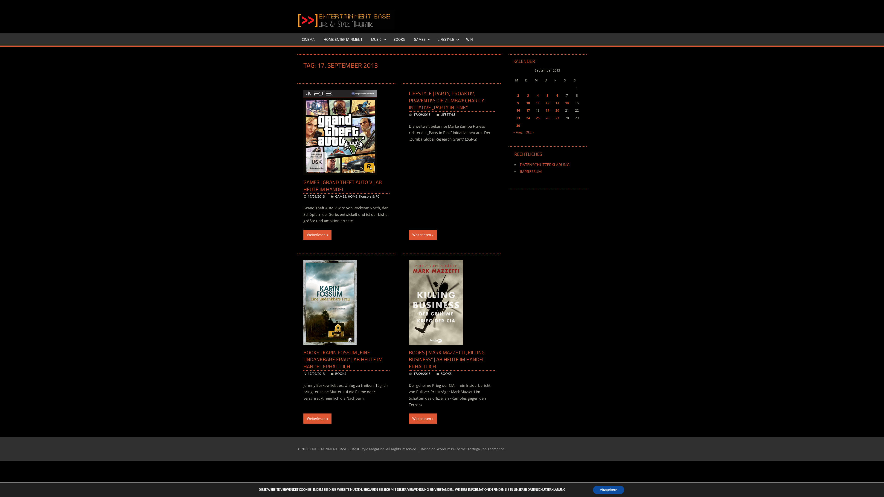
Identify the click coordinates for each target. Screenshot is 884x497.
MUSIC (376, 39)
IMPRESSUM (531, 171)
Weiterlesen (316, 234)
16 (518, 110)
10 (528, 103)
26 (547, 118)
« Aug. (518, 132)
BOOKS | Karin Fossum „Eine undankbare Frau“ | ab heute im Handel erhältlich (342, 360)
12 (547, 103)
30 (518, 125)
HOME (353, 196)
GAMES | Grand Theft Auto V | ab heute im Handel (342, 185)
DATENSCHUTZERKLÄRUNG (545, 164)
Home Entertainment (343, 39)
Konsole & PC (369, 196)
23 (518, 118)
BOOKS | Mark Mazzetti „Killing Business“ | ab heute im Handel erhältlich (447, 360)
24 (528, 118)
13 (557, 103)
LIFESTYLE (446, 39)
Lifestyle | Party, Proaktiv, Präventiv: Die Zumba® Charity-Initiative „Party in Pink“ (447, 101)
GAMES (420, 39)
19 (547, 110)
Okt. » (530, 132)
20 (557, 110)
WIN (469, 39)
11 (538, 103)
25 (538, 118)
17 (528, 110)
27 (557, 118)
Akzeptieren (608, 490)
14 (567, 103)
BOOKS (399, 39)
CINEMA (308, 39)
